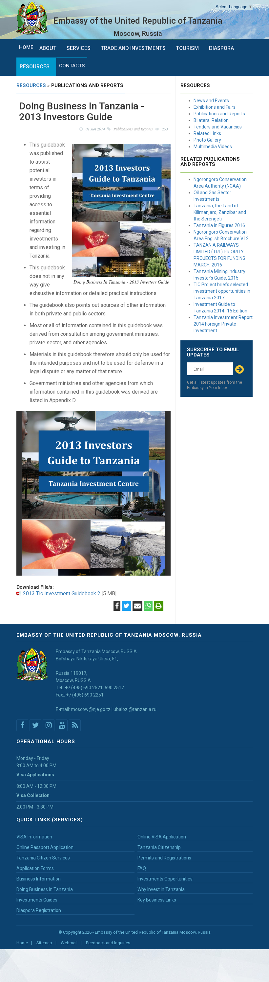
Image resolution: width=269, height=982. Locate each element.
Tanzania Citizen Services (43, 857)
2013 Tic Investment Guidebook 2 (61, 593)
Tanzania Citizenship (159, 847)
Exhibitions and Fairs (215, 107)
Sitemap (44, 942)
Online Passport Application (44, 847)
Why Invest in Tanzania (161, 889)
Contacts (72, 66)
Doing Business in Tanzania (44, 889)
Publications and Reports (219, 113)
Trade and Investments (133, 48)
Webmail (69, 942)
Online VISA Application (161, 836)
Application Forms (35, 868)
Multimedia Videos (213, 146)
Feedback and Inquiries (108, 942)
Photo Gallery (207, 140)
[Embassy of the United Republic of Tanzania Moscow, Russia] (34, 18)
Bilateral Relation (211, 120)
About (47, 48)
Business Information (38, 878)
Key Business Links (156, 899)
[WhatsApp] (148, 606)
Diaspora (221, 48)
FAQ (141, 868)
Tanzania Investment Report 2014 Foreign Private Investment (223, 324)
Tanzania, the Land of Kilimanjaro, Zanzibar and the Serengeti (220, 212)
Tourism (187, 48)
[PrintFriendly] (158, 606)
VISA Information (34, 836)
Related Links (207, 133)
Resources (35, 66)
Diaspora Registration (38, 910)
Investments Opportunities (165, 878)
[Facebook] (117, 606)
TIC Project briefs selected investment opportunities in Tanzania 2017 (222, 291)
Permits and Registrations (164, 857)
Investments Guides (36, 899)
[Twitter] (126, 606)
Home (26, 47)
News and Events (211, 100)
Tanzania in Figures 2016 (219, 225)
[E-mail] (137, 606)
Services (79, 48)
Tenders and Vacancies (218, 126)
